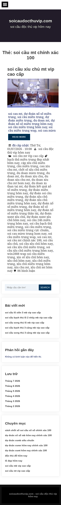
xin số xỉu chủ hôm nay (33, 257)
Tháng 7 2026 (12, 381)
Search (45, 287)
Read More (19, 137)
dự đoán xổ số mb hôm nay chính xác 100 (28, 435)
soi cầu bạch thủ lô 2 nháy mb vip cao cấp (28, 317)
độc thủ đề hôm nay (16, 455)
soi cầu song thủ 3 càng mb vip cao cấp (27, 332)
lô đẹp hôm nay (13, 460)
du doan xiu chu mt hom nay (27, 181)
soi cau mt (44, 237)
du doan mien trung (31, 173)
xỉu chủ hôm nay (19, 261)
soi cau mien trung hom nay (27, 233)
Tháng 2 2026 (12, 406)
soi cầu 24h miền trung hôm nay (29, 221)
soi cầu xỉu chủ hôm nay (36, 244)
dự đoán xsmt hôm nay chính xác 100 (26, 450)
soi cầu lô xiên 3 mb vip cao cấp (23, 312)
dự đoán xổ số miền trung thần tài (30, 211)
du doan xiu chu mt (27, 178)
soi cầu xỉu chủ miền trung (26, 247)
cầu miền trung (27, 166)
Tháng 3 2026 (12, 401)
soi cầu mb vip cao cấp (18, 465)
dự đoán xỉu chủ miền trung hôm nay (27, 201)
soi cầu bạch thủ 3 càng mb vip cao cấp (27, 327)
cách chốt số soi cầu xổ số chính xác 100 (28, 430)
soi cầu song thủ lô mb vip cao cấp (24, 322)
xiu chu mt (21, 267)
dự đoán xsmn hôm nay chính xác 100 (26, 445)
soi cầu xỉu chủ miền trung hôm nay (30, 248)
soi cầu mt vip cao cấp (28, 156)
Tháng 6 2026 (12, 386)
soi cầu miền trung (38, 227)
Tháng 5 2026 (12, 391)
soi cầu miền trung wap (29, 235)
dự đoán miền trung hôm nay (27, 191)
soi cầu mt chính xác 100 (24, 240)
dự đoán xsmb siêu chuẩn (19, 440)
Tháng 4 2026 (12, 396)
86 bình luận (26, 271)
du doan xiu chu (31, 176)
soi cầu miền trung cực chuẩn (28, 230)
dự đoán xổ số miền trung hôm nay (27, 208)
